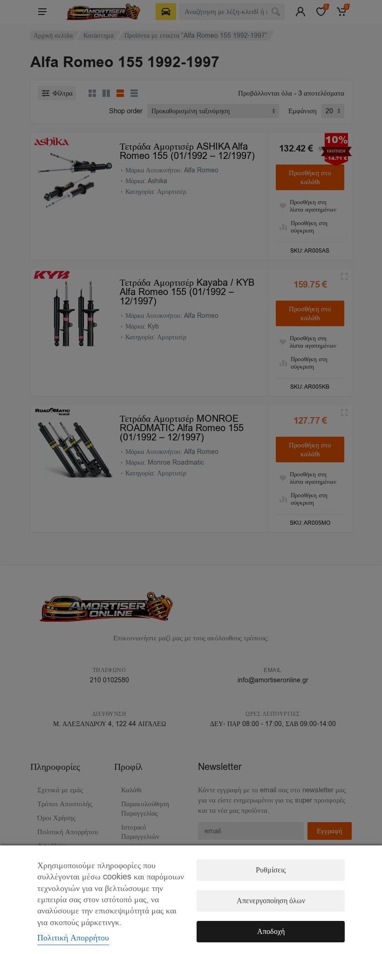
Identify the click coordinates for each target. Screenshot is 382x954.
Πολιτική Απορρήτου (73, 937)
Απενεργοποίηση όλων (271, 901)
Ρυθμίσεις (271, 870)
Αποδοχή (271, 932)
